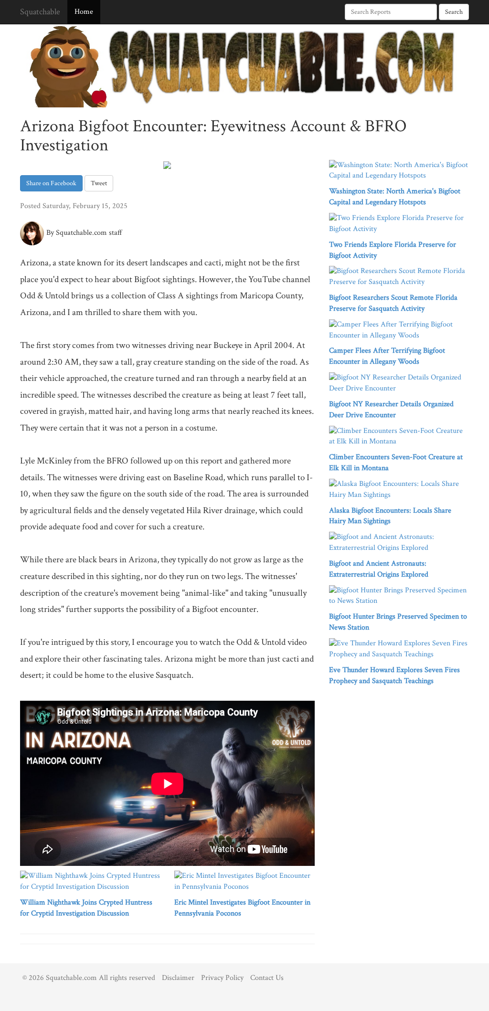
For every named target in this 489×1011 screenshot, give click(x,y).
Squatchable (40, 11)
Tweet (99, 183)
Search (454, 12)
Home (83, 12)
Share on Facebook (51, 183)
